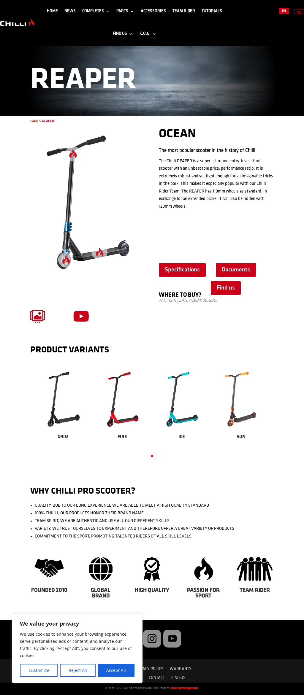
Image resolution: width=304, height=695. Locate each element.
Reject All (78, 670)
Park (34, 121)
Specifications (182, 270)
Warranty (180, 669)
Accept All (116, 670)
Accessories (153, 11)
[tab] (152, 456)
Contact (157, 678)
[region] (77, 648)
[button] (37, 412)
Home (52, 11)
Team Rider (183, 11)
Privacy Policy (148, 669)
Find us (120, 33)
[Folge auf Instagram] (152, 639)
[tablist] (152, 457)
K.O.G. (145, 33)
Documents (236, 270)
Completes (93, 11)
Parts (122, 11)
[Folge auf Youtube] (172, 639)
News (70, 11)
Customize (38, 670)
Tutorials (212, 11)
